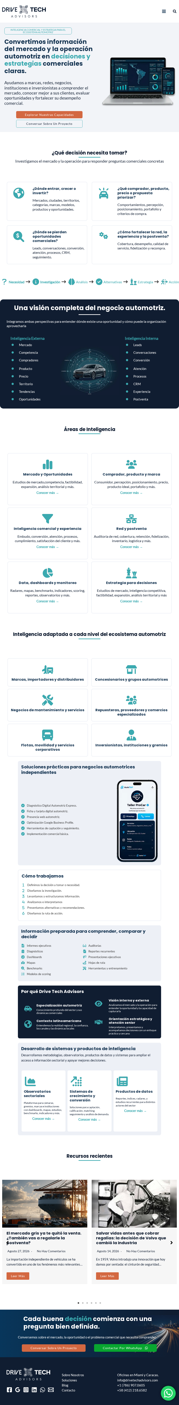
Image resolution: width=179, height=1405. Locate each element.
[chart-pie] (47, 572)
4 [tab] (92, 1303)
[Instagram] (26, 1390)
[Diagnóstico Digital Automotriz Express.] (49, 805)
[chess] (133, 281)
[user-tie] (131, 735)
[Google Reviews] (18, 1390)
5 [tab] (96, 1303)
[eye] (98, 1003)
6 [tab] (100, 1303)
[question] (4, 281)
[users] (131, 464)
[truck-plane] (47, 669)
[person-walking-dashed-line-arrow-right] (164, 281)
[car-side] (28, 1008)
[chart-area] (30, 1081)
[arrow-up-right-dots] (76, 1081)
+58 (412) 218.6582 (132, 1390)
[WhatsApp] (42, 1390)
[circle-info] (35, 281)
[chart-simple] (47, 464)
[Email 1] (51, 1390)
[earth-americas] (18, 193)
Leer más (18, 1276)
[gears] (103, 235)
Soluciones (69, 1380)
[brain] (71, 281)
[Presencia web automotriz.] (40, 817)
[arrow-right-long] (28, 281)
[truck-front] (47, 735)
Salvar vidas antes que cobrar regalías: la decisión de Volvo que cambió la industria (131, 1237)
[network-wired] (131, 518)
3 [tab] (87, 1303)
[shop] (131, 669)
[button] (175, 11)
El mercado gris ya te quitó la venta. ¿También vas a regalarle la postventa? (44, 1237)
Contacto (68, 1390)
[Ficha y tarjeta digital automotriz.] (44, 811)
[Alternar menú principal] (164, 11)
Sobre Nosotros (73, 1375)
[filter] (47, 518)
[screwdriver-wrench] (47, 700)
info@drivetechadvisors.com (137, 1380)
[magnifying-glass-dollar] (18, 236)
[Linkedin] (34, 1390)
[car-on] (103, 193)
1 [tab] (78, 1303)
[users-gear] (131, 700)
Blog (65, 1385)
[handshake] (98, 1022)
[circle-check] (99, 281)
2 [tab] (83, 1303)
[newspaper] (122, 1081)
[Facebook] (9, 1390)
